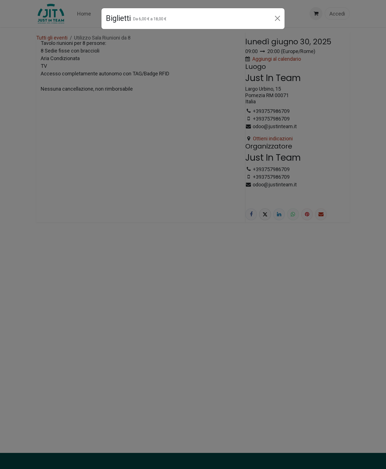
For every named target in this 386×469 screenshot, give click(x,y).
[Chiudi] (277, 18)
